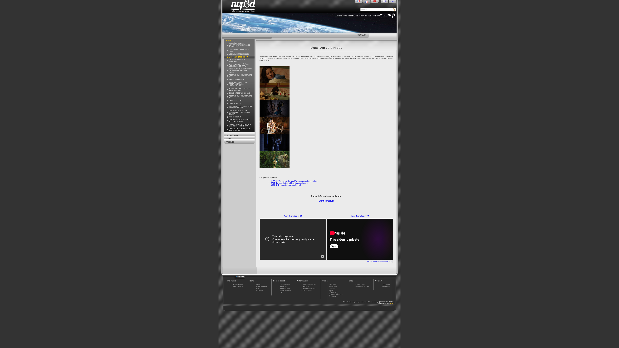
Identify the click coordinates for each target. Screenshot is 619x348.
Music (331, 290)
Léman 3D (333, 292)
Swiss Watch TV (309, 284)
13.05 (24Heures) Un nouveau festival (286, 185)
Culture (331, 288)
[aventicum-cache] (275, 116)
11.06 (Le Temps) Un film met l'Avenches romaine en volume (294, 181)
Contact (361, 35)
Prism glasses (285, 290)
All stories (332, 284)
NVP (391, 303)
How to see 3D (279, 281)
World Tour (333, 286)
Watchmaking (302, 281)
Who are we (238, 284)
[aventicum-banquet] (275, 100)
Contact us (386, 284)
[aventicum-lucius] (275, 133)
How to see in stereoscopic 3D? (379, 262)
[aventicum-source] (275, 167)
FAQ (281, 292)
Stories (325, 281)
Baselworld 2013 (309, 288)
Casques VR (285, 284)
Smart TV (283, 286)
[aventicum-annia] (275, 83)
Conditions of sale (362, 286)
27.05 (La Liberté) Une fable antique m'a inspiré (289, 183)
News (228, 40)
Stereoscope (285, 288)
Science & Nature (336, 294)
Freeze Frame (232, 135)
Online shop (359, 284)
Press (228, 139)
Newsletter (386, 286)
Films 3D (306, 286)
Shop (351, 281)
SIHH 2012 (307, 290)
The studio (231, 281)
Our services (238, 286)
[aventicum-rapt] (275, 150)
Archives (230, 142)
